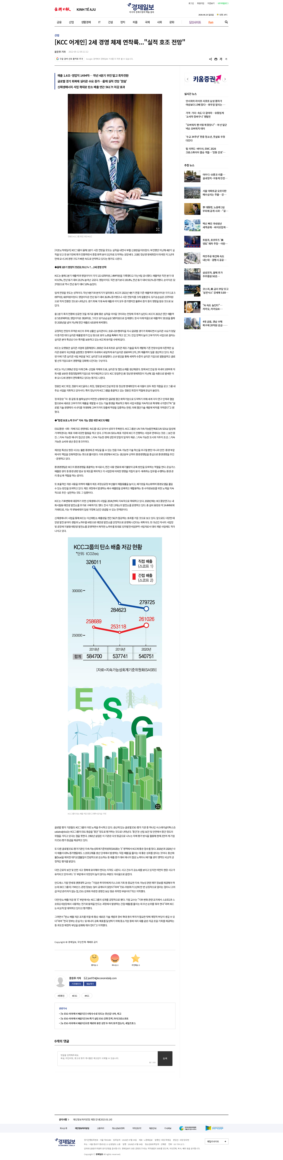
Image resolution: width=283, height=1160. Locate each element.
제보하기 (90, 983)
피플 (135, 22)
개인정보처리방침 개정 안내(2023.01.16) (92, 1119)
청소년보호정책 (118, 1128)
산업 (71, 22)
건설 (110, 22)
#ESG (74, 995)
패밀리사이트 (213, 1141)
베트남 (86, 9)
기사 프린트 (216, 59)
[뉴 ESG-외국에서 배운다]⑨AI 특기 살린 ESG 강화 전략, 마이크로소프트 (94, 1018)
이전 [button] (187, 79)
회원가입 (200, 3)
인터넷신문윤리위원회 (188, 1128)
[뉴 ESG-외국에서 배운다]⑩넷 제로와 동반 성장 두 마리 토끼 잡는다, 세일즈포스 (98, 1023)
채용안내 (152, 1128)
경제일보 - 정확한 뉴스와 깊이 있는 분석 (65, 1142)
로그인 (191, 3)
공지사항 (63, 1119)
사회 (159, 22)
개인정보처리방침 (82, 1128)
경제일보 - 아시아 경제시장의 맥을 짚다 (141, 8)
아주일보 (63, 9)
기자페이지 (76, 983)
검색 (226, 22)
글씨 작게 (226, 59)
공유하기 (211, 59)
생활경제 (86, 22)
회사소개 (63, 1128)
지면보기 (211, 3)
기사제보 (167, 1128)
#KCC (87, 995)
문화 (171, 22)
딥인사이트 (195, 22)
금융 (59, 22)
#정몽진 (61, 995)
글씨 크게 (221, 59)
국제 (147, 22)
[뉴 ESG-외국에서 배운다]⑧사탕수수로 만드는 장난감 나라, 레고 (91, 1013)
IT (99, 22)
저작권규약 (136, 1128)
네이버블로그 (223, 3)
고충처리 (100, 1128)
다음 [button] (225, 79)
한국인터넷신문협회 (214, 1128)
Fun (210, 22)
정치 (122, 22)
